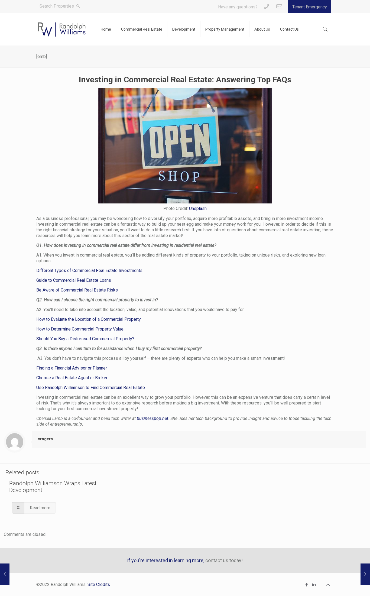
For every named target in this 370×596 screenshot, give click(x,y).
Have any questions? (238, 6)
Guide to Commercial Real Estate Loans (73, 280)
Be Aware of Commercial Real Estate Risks (77, 290)
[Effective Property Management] (4, 574)
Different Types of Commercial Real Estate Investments (89, 270)
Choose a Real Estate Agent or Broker (72, 377)
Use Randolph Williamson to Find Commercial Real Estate (90, 387)
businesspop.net (152, 418)
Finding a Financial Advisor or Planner (71, 368)
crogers (45, 438)
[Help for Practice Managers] (365, 574)
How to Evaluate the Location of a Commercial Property (88, 319)
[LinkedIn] (314, 584)
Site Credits (98, 584)
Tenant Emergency (309, 6)
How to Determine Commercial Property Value (80, 329)
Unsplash (198, 208)
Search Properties (57, 6)
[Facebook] (307, 584)
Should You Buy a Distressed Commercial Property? (85, 338)
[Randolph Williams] (62, 29)
